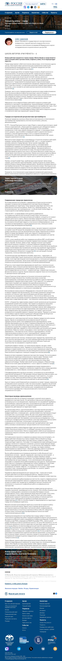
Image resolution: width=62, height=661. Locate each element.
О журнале (8, 12)
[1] (32, 69)
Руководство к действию (47, 627)
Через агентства (26, 622)
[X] (54, 593)
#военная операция (11, 588)
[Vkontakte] (35, 7)
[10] (47, 379)
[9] (53, 363)
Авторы (7, 609)
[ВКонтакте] (56, 593)
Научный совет (9, 616)
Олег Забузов (21, 39)
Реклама (7, 621)
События (45, 12)
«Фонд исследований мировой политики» (11, 606)
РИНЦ (55, 7)
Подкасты (42, 625)
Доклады (42, 612)
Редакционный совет (11, 614)
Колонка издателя (45, 603)
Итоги (24, 630)
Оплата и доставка (27, 615)
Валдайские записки (45, 617)
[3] (21, 100)
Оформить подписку (27, 611)
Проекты (54, 12)
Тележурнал (43, 631)
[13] (10, 527)
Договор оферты (26, 618)
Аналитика (35, 12)
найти (42, 4)
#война (20, 588)
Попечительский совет (11, 612)
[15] (18, 537)
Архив (17, 12)
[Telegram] (28, 7)
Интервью (42, 610)
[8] (49, 352)
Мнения (7, 25)
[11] (16, 500)
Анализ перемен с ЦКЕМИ (47, 629)
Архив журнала (26, 603)
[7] (35, 251)
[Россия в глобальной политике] (13, 4)
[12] (23, 513)
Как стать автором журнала (12, 603)
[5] (9, 158)
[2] (13, 88)
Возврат (24, 620)
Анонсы (24, 628)
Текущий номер (26, 606)
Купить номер (26, 613)
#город (26, 588)
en (56, 4)
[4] (24, 137)
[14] (38, 531)
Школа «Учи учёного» (45, 622)
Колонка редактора (45, 606)
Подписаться (49, 32)
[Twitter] (32, 7)
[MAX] (25, 7)
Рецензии (42, 615)
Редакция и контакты (11, 619)
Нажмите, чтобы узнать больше (16, 583)
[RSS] (39, 7)
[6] (31, 225)
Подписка (25, 12)
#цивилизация (34, 588)
